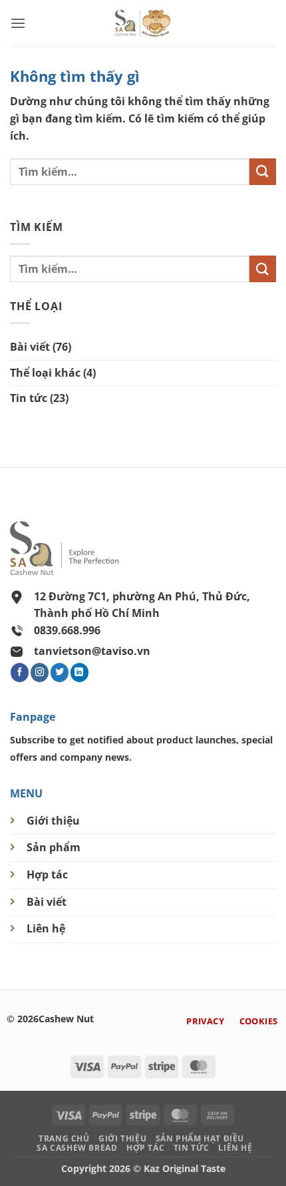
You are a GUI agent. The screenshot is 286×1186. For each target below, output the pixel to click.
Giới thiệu (53, 820)
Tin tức (28, 398)
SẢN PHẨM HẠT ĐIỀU (200, 1138)
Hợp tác (47, 874)
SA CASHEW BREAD (77, 1147)
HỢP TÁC (145, 1147)
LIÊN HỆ (235, 1147)
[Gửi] (262, 171)
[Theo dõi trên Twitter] (60, 672)
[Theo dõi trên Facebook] (20, 672)
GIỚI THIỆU (122, 1138)
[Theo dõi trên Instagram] (40, 672)
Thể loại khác (45, 372)
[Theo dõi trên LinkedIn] (79, 672)
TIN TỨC (192, 1147)
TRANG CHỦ (64, 1138)
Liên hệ (46, 928)
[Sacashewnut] (143, 23)
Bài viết (30, 346)
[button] (18, 23)
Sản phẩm (53, 847)
